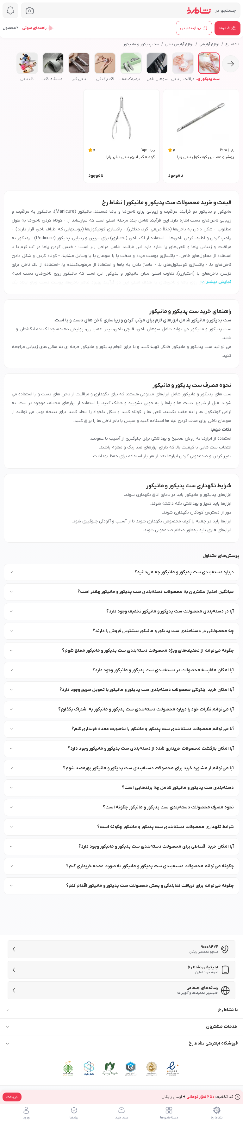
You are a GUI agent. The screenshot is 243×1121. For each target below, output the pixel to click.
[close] (237, 1097)
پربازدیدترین (190, 28)
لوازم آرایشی (209, 44)
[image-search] (30, 10)
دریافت (12, 1097)
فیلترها (224, 28)
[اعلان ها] (10, 10)
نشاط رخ (232, 44)
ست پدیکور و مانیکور (141, 44)
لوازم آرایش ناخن (179, 44)
